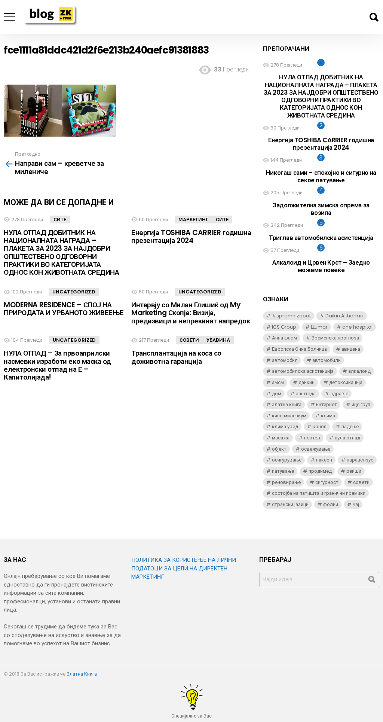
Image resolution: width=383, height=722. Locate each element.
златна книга (286, 404)
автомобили (326, 360)
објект (279, 449)
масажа (280, 437)
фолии (330, 504)
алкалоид (359, 371)
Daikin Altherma (344, 315)
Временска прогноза (335, 337)
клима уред (285, 426)
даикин (306, 382)
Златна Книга (82, 673)
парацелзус (360, 459)
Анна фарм (284, 337)
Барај (373, 17)
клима (328, 415)
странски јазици (290, 504)
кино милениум (289, 415)
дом (276, 393)
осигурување (286, 459)
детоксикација (345, 382)
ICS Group (284, 326)
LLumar (319, 326)
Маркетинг (193, 219)
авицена (350, 349)
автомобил (285, 360)
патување (283, 471)
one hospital (357, 326)
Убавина (218, 340)
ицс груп (361, 404)
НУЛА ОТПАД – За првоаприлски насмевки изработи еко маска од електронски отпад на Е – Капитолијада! (57, 365)
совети (361, 482)
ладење (350, 426)
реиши (353, 471)
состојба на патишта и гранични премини (318, 493)
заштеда (306, 393)
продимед (320, 471)
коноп (320, 426)
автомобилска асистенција (303, 371)
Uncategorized (73, 291)
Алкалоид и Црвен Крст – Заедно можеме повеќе (321, 266)
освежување (315, 449)
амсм (278, 382)
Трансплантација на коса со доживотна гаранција (176, 357)
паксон (324, 459)
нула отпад (347, 437)
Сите (59, 219)
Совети (189, 340)
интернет (326, 404)
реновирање (286, 482)
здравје (339, 393)
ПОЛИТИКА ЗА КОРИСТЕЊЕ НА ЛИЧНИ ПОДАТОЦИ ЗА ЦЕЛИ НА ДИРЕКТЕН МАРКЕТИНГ (183, 568)
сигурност (326, 482)
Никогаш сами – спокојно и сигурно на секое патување (321, 176)
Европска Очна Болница (299, 349)
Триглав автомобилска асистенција (321, 237)
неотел (312, 437)
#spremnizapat (291, 315)
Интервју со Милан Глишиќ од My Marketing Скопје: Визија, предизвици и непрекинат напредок (190, 313)
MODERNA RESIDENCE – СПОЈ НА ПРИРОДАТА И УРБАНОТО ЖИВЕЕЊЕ (64, 309)
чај (356, 504)
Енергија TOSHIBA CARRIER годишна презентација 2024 (191, 237)
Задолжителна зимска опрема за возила (321, 209)
